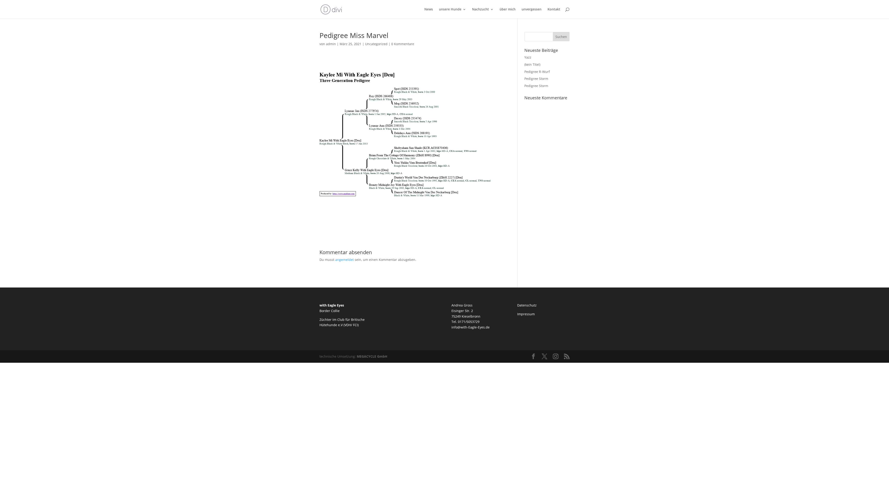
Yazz (527, 57)
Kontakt (554, 9)
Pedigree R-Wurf (537, 71)
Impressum (526, 314)
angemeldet (344, 259)
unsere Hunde (450, 9)
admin (331, 44)
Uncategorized (376, 44)
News (428, 9)
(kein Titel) (532, 64)
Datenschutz (527, 305)
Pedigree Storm (536, 78)
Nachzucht (480, 9)
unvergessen (532, 9)
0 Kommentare (402, 44)
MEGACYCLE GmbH (372, 356)
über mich (508, 9)
